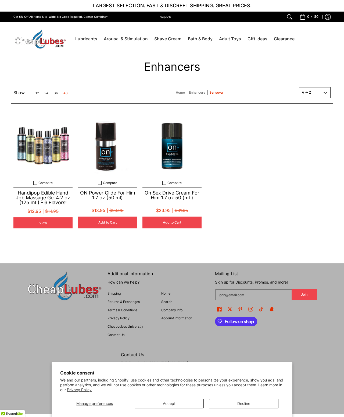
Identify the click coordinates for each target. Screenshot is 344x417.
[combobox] (221, 17)
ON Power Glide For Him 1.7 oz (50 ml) (107, 195)
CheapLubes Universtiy (125, 326)
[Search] (289, 17)
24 (46, 93)
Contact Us (116, 335)
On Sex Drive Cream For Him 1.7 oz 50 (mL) (172, 195)
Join (304, 294)
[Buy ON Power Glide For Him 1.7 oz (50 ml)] (107, 146)
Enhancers (197, 92)
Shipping (114, 293)
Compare (45, 183)
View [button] (43, 223)
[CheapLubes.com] (40, 39)
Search (166, 302)
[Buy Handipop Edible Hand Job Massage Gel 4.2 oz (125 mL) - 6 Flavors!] (43, 146)
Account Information (176, 318)
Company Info (171, 310)
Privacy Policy (79, 389)
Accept (169, 403)
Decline (243, 403)
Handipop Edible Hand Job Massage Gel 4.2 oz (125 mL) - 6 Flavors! (43, 197)
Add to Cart (107, 222)
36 (56, 93)
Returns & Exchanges (124, 302)
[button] (219, 309)
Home (180, 92)
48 (65, 93)
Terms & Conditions (122, 310)
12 (37, 93)
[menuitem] (309, 17)
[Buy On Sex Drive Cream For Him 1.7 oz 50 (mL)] (172, 146)
